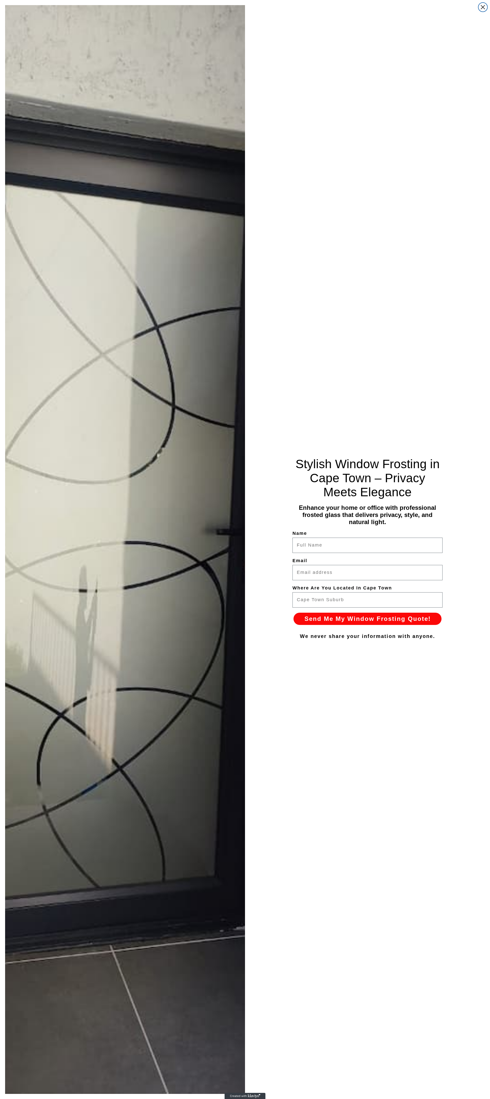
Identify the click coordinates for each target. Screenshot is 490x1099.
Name (299, 533)
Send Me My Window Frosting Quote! (367, 618)
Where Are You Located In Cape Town (342, 587)
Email (299, 560)
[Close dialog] (482, 7)
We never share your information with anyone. (367, 636)
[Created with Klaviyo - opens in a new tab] (245, 1096)
